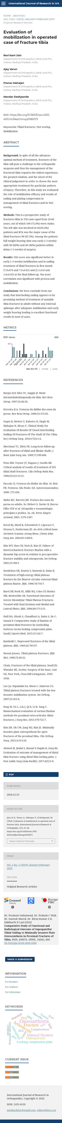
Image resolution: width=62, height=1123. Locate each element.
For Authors (11, 986)
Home (7, 15)
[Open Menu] (3, 3)
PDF (11, 774)
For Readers (11, 981)
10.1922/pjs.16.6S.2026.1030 (20, 943)
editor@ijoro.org (46, 1110)
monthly (45, 369)
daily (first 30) (32, 369)
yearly (55, 369)
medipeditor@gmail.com (21, 1110)
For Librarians (12, 992)
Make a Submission (19, 959)
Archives (19, 15)
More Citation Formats (21, 841)
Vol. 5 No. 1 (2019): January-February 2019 (28, 19)
